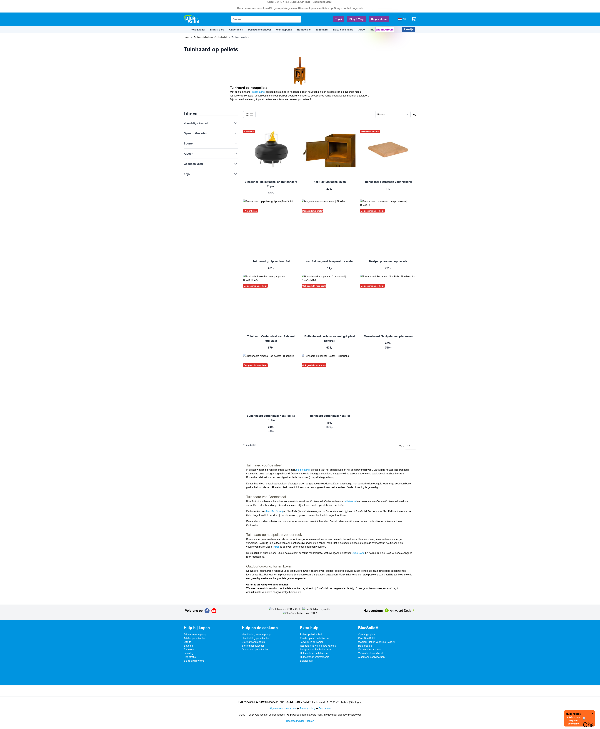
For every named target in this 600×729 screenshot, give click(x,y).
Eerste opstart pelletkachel (314, 638)
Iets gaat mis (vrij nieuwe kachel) (318, 645)
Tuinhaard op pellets (240, 37)
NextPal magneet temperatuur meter (329, 261)
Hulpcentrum (379, 19)
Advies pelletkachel (194, 638)
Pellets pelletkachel (311, 634)
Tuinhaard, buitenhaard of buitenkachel (210, 37)
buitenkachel (303, 469)
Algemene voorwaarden (371, 657)
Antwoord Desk (401, 610)
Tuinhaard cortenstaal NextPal (330, 416)
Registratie (190, 657)
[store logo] (191, 19)
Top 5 (338, 19)
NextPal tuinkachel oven (329, 182)
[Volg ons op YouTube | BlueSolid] (213, 610)
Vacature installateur (369, 649)
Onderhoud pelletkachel (255, 649)
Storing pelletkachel (253, 645)
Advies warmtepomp (195, 634)
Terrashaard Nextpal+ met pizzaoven (388, 336)
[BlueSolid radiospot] (285, 609)
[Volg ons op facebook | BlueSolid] (207, 610)
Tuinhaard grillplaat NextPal (271, 261)
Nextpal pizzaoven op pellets (388, 261)
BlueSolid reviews (194, 660)
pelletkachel (258, 92)
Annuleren (189, 649)
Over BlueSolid (366, 638)
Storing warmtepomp (253, 642)
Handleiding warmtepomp (256, 634)
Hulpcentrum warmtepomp (314, 657)
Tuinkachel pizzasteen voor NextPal (388, 182)
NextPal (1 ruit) (274, 511)
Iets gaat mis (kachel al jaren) (316, 649)
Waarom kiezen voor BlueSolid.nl (376, 642)
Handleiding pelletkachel (256, 638)
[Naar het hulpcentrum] (387, 610)
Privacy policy (307, 708)
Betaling (188, 645)
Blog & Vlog (356, 19)
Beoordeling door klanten (300, 721)
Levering (188, 653)
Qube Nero (358, 553)
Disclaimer (325, 708)
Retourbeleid (365, 645)
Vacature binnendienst (370, 653)
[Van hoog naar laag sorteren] (414, 114)
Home (186, 37)
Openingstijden (321, 2)
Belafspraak (306, 660)
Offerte (187, 642)
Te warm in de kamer (311, 642)
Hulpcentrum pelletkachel (314, 653)
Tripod (276, 546)
